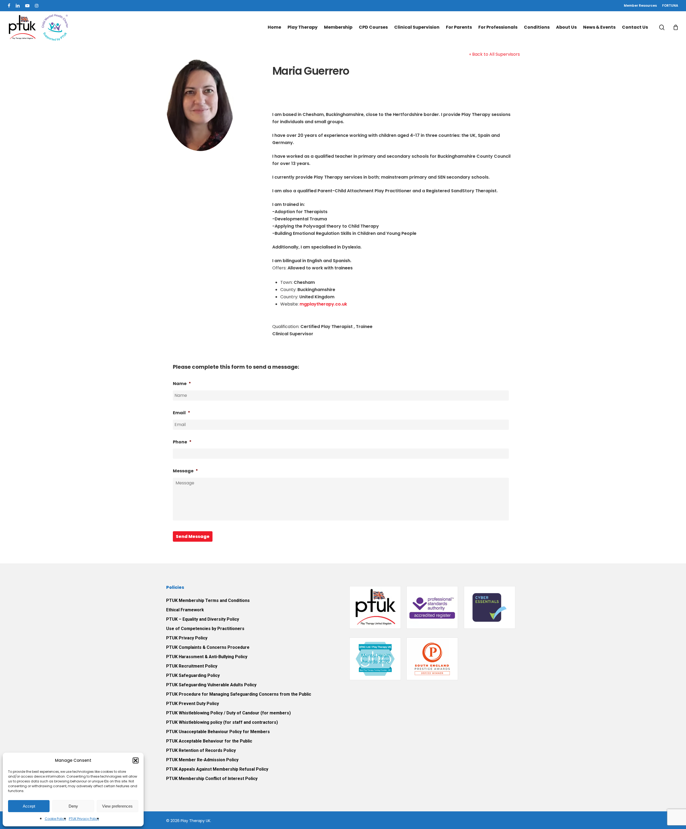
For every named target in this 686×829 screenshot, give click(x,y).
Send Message (193, 536)
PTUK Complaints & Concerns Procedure (207, 647)
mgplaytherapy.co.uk (323, 304)
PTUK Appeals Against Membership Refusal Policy (217, 769)
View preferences (117, 806)
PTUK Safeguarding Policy (193, 675)
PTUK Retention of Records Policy (201, 750)
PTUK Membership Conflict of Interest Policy (212, 778)
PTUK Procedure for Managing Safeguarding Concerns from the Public (238, 694)
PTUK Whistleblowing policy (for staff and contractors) (222, 722)
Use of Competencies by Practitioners (205, 628)
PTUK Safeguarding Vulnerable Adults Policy (211, 684)
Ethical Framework (185, 609)
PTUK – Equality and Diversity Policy (202, 619)
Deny (73, 806)
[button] (135, 760)
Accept (29, 806)
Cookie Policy (55, 818)
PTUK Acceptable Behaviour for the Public (209, 741)
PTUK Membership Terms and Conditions (208, 600)
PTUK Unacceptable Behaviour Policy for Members (218, 731)
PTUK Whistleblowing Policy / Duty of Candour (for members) (228, 712)
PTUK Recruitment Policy (191, 666)
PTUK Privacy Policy (84, 818)
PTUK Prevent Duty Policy (192, 703)
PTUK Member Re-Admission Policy (202, 759)
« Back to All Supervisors (494, 54)
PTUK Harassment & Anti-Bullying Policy (206, 656)
